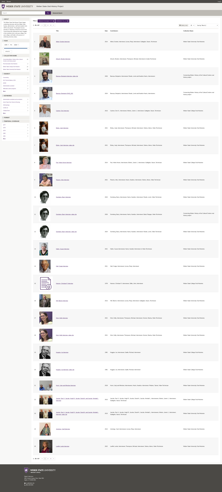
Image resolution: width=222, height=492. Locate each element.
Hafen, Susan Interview (62, 249)
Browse (9, 1)
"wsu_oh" (61, 20)
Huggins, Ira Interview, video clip (65, 369)
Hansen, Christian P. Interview (64, 283)
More (4, 91)
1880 (4, 133)
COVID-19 (5, 107)
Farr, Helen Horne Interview (64, 162)
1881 (4, 136)
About (6, 19)
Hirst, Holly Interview (62, 318)
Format (7, 117)
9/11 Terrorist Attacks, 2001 (9, 80)
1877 (4, 125)
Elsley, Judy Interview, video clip (65, 145)
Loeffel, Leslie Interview (62, 446)
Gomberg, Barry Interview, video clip (66, 214)
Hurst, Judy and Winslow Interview (66, 385)
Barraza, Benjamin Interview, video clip (67, 76)
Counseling (6, 77)
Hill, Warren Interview (62, 300)
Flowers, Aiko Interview (62, 180)
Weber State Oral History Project (49, 6)
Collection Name (10, 55)
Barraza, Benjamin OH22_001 (64, 93)
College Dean (6, 110)
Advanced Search (57, 13)
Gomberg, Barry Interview (63, 197)
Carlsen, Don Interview (62, 110)
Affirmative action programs (9, 88)
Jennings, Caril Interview (63, 429)
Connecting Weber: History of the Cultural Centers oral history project (13, 60)
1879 (4, 130)
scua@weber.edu (29, 483)
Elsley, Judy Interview (62, 128)
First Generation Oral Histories (10, 63)
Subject (7, 73)
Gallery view (184, 25)
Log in (219, 1)
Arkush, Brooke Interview (63, 59)
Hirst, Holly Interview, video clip (65, 335)
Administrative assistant (8, 85)
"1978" (46, 20)
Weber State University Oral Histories (12, 69)
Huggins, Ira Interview (62, 352)
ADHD (4, 83)
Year (6, 40)
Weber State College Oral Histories (11, 66)
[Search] (48, 13)
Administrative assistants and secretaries (12, 99)
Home (3, 1)
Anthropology (6, 105)
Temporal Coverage (11, 121)
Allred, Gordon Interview (63, 41)
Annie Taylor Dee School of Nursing (11, 102)
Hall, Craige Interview (62, 266)
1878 (4, 127)
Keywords (8, 95)
